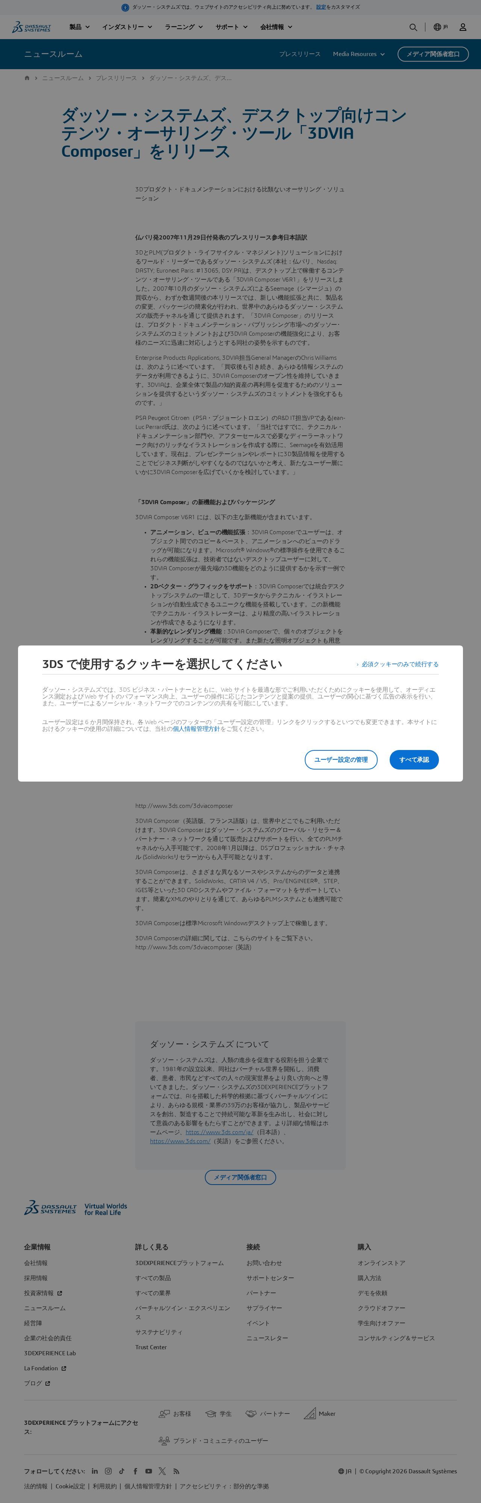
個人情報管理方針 (196, 729)
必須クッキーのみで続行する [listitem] (400, 664)
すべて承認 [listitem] (414, 760)
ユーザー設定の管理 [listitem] (341, 760)
